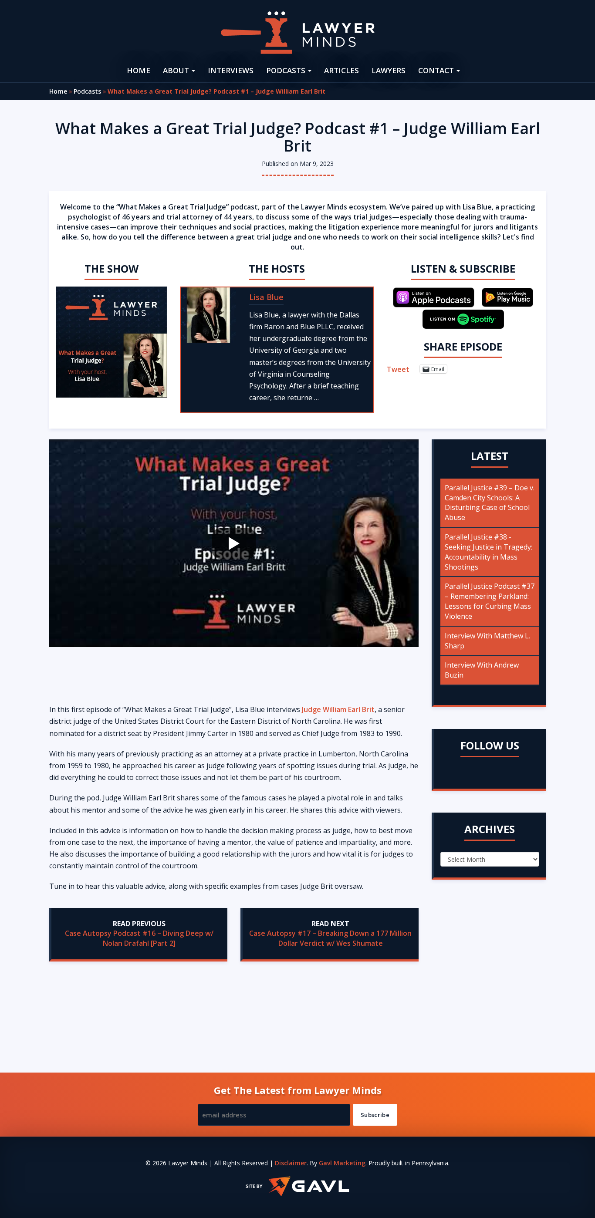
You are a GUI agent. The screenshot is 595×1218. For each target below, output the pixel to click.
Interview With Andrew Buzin (482, 670)
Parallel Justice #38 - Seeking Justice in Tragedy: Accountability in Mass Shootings (488, 552)
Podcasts (87, 91)
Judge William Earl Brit (338, 709)
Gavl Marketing (342, 1163)
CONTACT (437, 70)
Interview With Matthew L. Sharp (487, 641)
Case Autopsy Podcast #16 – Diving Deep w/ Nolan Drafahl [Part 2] (139, 938)
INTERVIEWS (231, 70)
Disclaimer (291, 1163)
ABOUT (177, 70)
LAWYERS (389, 70)
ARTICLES (341, 70)
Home (58, 91)
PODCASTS (286, 70)
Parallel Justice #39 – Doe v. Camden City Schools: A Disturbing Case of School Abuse (489, 503)
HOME (138, 70)
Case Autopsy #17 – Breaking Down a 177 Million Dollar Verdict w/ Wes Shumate (330, 938)
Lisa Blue (266, 297)
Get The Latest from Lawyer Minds (298, 1090)
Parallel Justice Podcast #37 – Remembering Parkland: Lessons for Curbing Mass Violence (489, 601)
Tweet (398, 368)
